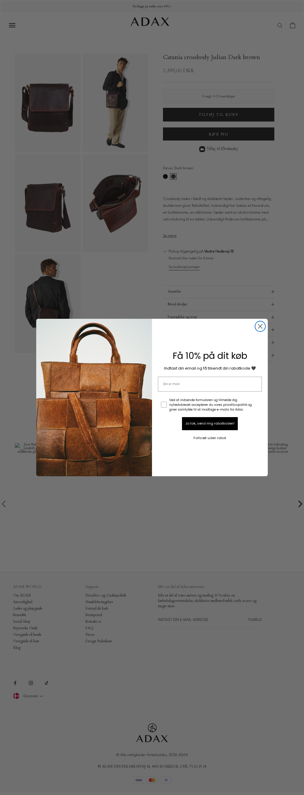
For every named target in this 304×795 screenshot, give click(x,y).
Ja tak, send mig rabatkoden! (210, 423)
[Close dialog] (260, 326)
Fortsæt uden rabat (210, 438)
